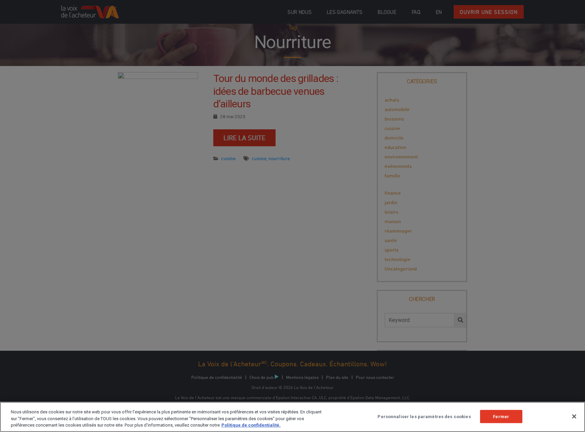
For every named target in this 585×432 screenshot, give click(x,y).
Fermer (501, 416)
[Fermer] (574, 416)
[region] (292, 417)
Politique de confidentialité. (251, 425)
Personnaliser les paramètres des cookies (424, 416)
